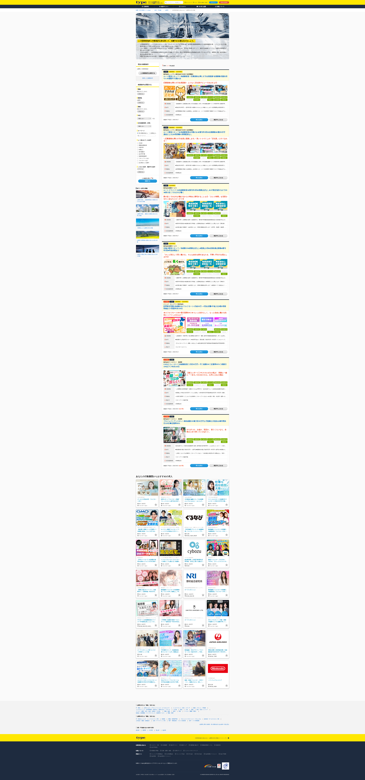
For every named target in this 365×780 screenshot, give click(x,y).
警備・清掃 (170, 713)
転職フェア (184, 745)
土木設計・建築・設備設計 (143, 720)
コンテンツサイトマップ (191, 750)
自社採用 (146, 774)
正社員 (140, 143)
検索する (147, 181)
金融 (192, 709)
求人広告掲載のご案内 (169, 774)
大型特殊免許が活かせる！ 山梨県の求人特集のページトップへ (211, 738)
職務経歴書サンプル (207, 745)
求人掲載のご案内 (203, 2)
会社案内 (138, 774)
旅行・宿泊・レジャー (202, 709)
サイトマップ (189, 2)
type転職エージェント (211, 754)
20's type (190, 754)
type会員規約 (161, 774)
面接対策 (218, 745)
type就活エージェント (165, 756)
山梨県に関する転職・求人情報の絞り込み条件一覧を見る (214, 724)
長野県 (144, 730)
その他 (175, 709)
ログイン (213, 2)
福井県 (164, 730)
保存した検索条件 (147, 78)
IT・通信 (138, 708)
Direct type (199, 754)
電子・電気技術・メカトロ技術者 (177, 720)
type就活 (153, 756)
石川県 (151, 730)
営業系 (163, 719)
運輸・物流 (167, 711)
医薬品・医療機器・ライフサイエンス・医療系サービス (150, 713)
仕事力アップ (178, 750)
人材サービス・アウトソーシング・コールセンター (157, 708)
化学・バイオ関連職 (194, 720)
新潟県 (137, 730)
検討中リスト (174, 745)
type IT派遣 (223, 754)
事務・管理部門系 (172, 719)
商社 (180, 711)
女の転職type (169, 754)
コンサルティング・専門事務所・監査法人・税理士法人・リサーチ (153, 709)
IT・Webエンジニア (141, 719)
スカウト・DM (155, 745)
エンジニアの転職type (157, 754)
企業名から (153, 133)
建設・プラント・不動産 (199, 708)
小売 (187, 709)
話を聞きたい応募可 (144, 162)
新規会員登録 (224, 2)
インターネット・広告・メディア (181, 708)
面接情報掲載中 (143, 156)
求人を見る (199, 119)
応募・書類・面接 (166, 750)
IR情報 (142, 774)
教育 (174, 711)
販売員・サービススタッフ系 (211, 719)
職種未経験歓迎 (143, 145)
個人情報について (153, 774)
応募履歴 (165, 745)
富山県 (157, 730)
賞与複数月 (142, 151)
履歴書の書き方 (194, 745)
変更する (141, 94)
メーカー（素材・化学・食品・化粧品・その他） (148, 711)
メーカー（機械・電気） (190, 711)
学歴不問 (141, 147)
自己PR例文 (154, 747)
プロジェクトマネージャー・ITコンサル (191, 719)
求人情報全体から (143, 133)
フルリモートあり (143, 160)
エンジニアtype (181, 754)
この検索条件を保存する (147, 73)
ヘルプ (195, 2)
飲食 (181, 709)
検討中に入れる (218, 119)
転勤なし (141, 149)
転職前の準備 (154, 750)
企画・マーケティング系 (159, 720)
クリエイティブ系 (153, 719)
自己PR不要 (142, 154)
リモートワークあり (144, 158)
